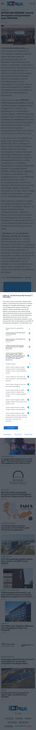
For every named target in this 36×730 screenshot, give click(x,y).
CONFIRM (10, 428)
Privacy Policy (28, 434)
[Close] (32, 295)
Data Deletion (8, 434)
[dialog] (18, 365)
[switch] (28, 333)
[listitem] (18, 329)
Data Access (18, 434)
